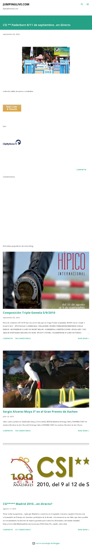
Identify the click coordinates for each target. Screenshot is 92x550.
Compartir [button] (81, 169)
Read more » (83, 338)
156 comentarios (23, 431)
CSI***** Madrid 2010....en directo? (27, 504)
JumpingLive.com (16, 4)
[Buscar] (81, 4)
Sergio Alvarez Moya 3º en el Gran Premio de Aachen (40, 411)
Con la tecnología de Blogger (47, 543)
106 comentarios (23, 338)
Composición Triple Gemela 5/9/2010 (29, 313)
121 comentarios (23, 529)
